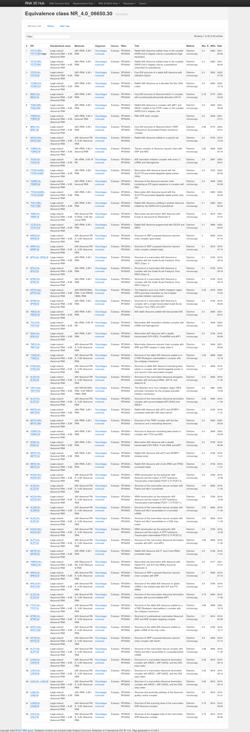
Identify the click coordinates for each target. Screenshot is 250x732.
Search (142, 3)
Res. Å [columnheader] (205, 45)
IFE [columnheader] (32, 45)
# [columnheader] (26, 45)
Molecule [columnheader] (79, 45)
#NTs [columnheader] (212, 45)
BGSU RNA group (24, 730)
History (50, 26)
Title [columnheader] (137, 45)
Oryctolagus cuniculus (101, 52)
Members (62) (34, 26)
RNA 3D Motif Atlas (108, 3)
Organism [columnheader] (100, 45)
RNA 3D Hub (34, 3)
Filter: (30, 36)
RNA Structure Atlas (59, 3)
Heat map (64, 26)
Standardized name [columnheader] (60, 45)
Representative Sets (83, 3)
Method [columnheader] (190, 45)
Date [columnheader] (219, 45)
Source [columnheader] (115, 45)
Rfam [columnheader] (124, 45)
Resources (128, 3)
